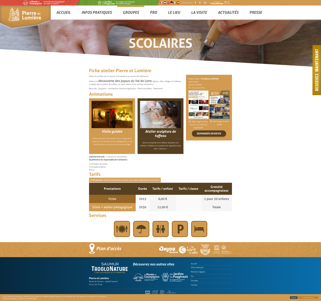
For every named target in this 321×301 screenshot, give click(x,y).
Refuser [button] (293, 297)
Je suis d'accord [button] (308, 297)
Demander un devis (209, 133)
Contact (194, 285)
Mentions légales (198, 272)
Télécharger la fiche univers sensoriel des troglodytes (198, 125)
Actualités (228, 12)
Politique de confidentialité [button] (27, 298)
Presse (255, 12)
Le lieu (174, 12)
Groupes (131, 12)
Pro (153, 12)
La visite (199, 12)
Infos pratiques (97, 12)
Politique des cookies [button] (10, 298)
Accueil (63, 12)
